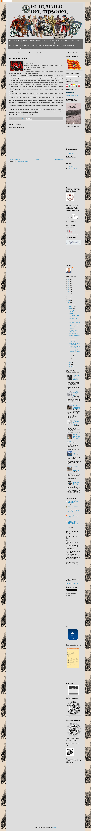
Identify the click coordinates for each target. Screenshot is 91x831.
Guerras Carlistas (13, 43)
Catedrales (51, 40)
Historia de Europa (36, 45)
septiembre (72, 353)
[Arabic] (77, 86)
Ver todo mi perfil (76, 270)
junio (70, 360)
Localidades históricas (68, 45)
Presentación (17, 40)
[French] (70, 84)
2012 (69, 298)
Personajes (28, 48)
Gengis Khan (72, 341)
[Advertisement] (74, 137)
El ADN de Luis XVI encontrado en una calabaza (74, 327)
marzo (70, 366)
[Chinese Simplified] (79, 86)
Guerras (79, 40)
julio (70, 358)
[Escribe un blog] (27, 119)
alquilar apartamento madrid (72, 583)
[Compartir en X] (29, 119)
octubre (71, 308)
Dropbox (69, 765)
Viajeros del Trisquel (72, 168)
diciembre (71, 304)
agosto (70, 355)
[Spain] (74, 84)
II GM (57, 43)
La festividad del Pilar (74, 339)
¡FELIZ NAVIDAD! (71, 503)
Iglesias (59, 45)
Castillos (45, 40)
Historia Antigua (75, 43)
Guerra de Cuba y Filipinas (34, 43)
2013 (69, 296)
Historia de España (25, 45)
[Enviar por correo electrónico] (26, 119)
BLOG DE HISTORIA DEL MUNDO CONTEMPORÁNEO (73, 508)
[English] (67, 84)
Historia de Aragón (13, 45)
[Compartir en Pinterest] (31, 119)
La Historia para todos (73, 515)
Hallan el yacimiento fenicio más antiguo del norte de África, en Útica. (73, 525)
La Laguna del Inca (73, 333)
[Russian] (67, 86)
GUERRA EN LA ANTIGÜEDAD (72, 522)
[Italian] (77, 84)
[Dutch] (79, 84)
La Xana (71, 313)
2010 (69, 302)
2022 (69, 281)
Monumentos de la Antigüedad (16, 48)
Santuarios (36, 48)
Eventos (73, 40)
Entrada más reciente (15, 159)
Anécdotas (25, 40)
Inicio (10, 40)
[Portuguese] (70, 86)
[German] (72, 84)
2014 (69, 294)
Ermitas (67, 40)
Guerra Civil (23, 43)
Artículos (32, 40)
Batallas (38, 40)
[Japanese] (72, 86)
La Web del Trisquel (72, 160)
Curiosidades (59, 40)
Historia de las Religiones (49, 45)
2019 (69, 285)
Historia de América (65, 43)
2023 (69, 279)
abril (70, 364)
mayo (70, 362)
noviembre (71, 306)
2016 (69, 289)
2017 (69, 287)
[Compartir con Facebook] (30, 119)
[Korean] (74, 86)
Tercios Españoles (45, 48)
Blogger (54, 827)
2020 (69, 283)
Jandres (76, 268)
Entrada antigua (59, 159)
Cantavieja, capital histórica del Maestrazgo (76, 407)
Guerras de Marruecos (48, 43)
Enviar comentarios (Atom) (22, 161)
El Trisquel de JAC (71, 166)
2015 (69, 291)
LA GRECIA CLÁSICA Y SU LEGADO (73, 502)
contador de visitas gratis (72, 95)
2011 (69, 300)
